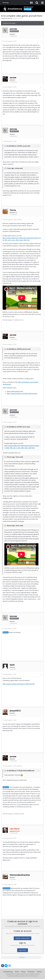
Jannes (10, 18)
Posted (9, 41)
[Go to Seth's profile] (5, 666)
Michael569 (27, 771)
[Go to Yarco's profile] (5, 211)
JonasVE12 (15, 710)
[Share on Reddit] (9, 965)
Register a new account (22, 938)
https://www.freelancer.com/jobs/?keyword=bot (22, 393)
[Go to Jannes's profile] (5, 30)
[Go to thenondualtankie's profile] (5, 876)
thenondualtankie (20, 874)
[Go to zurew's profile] (5, 79)
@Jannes (5, 787)
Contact (39, 972)
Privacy (23, 972)
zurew (13, 77)
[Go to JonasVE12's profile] (5, 712)
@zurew (5, 632)
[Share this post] (40, 41)
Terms (17, 972)
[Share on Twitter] (6, 965)
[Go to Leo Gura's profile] (5, 830)
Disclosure (31, 972)
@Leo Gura (6, 888)
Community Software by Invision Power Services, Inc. (22, 976)
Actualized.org (8, 972)
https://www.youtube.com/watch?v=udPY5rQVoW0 (19, 684)
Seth (12, 664)
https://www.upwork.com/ (15, 391)
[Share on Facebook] (2, 965)
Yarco (13, 210)
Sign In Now (22, 950)
